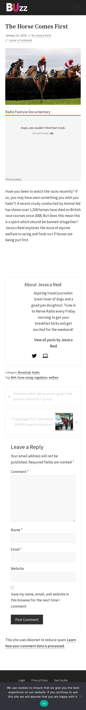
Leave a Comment (20, 40)
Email (16, 549)
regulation (40, 377)
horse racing (25, 377)
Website (17, 568)
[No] (80, 696)
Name (16, 529)
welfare (53, 377)
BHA (13, 377)
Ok (44, 703)
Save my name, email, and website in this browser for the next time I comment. (40, 600)
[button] (77, 7)
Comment (20, 471)
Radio (36, 372)
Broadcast (24, 372)
